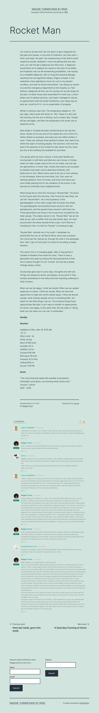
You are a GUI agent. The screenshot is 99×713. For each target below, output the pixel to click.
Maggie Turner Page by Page (49, 9)
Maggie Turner (27, 406)
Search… (49, 660)
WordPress (84, 703)
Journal (76, 403)
